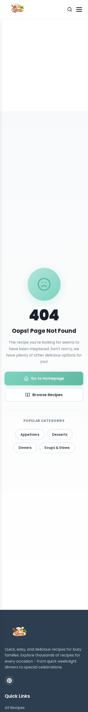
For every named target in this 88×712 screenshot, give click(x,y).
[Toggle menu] (79, 9)
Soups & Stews (57, 447)
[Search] (69, 9)
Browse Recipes (47, 394)
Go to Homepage (47, 378)
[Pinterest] (9, 680)
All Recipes (15, 707)
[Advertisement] (44, 65)
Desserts (60, 434)
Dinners (25, 447)
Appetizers (29, 434)
